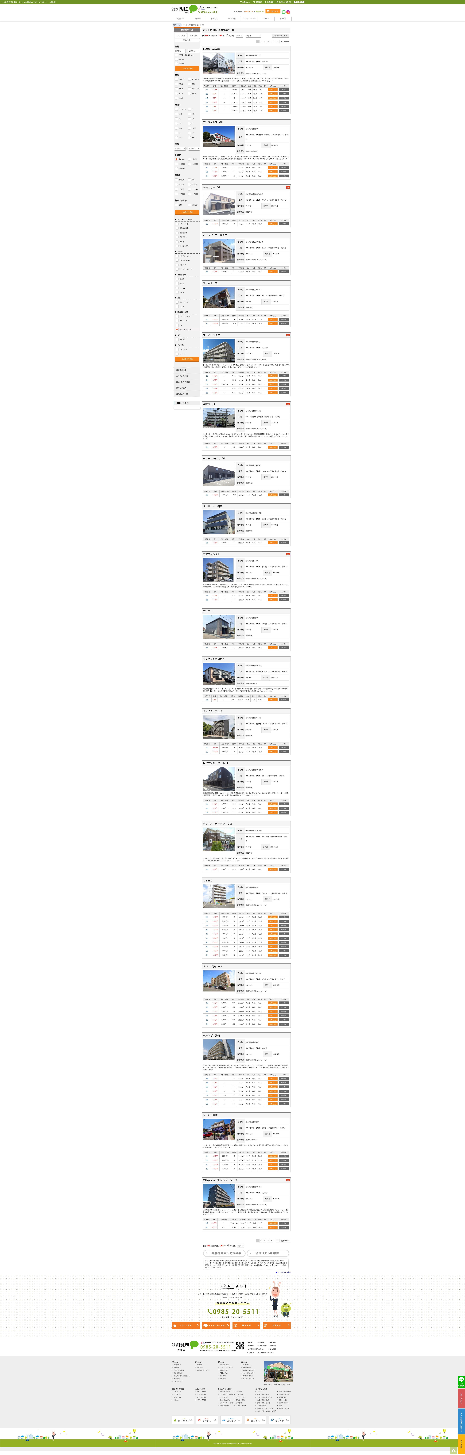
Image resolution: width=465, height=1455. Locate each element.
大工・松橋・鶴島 (263, 1400)
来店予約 (300, 2)
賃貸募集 (200, 1365)
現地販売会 (223, 1370)
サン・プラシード (212, 966)
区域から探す (187, 40)
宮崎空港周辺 (261, 1405)
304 (207, 543)
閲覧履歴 (259, 2)
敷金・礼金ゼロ (225, 1400)
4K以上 (176, 1400)
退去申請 (273, 1349)
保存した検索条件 (285, 2)
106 (207, 1083)
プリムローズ (210, 283)
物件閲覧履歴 (178, 1373)
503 (207, 951)
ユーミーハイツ (211, 335)
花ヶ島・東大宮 (284, 1394)
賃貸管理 (239, 11)
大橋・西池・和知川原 (264, 1397)
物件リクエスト (182, 388)
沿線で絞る (193, 35)
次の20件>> (285, 41)
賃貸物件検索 (181, 370)
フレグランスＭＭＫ (214, 659)
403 (207, 946)
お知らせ (251, 1352)
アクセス (266, 19)
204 (207, 808)
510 (207, 111)
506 (207, 1024)
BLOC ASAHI (211, 48)
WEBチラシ (223, 1373)
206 (207, 1007)
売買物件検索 (224, 1365)
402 (207, 393)
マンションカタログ (226, 1367)
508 (207, 106)
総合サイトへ (260, 11)
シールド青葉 (210, 1115)
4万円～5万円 (201, 1394)
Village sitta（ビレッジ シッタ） (221, 1180)
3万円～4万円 (201, 1392)
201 (207, 324)
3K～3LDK (177, 1397)
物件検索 (198, 19)
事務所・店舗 (240, 1400)
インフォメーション (248, 19)
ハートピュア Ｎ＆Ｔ (215, 235)
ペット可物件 (224, 1397)
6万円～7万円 (201, 1400)
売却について (247, 1365)
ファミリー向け (241, 1397)
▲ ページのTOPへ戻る (283, 1272)
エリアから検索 (182, 376)
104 (207, 1156)
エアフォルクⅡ (211, 554)
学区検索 (223, 1376)
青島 (280, 1405)
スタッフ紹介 (231, 19)
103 (207, 376)
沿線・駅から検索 (183, 382)
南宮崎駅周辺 (283, 1403)
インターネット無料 (226, 1403)
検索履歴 (270, 2)
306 (207, 1091)
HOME (250, 1342)
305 (207, 384)
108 (207, 1078)
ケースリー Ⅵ (211, 187)
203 (207, 930)
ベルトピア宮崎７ (212, 1035)
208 (207, 1087)
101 (207, 89)
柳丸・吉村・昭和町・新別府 (266, 1411)
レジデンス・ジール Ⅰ (215, 763)
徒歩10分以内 (224, 1405)
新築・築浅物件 (225, 1392)
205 (207, 1223)
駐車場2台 (239, 1403)
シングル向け (240, 1394)
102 (207, 700)
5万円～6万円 (201, 1397)
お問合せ (273, 1346)
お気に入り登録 (179, 1370)
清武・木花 (283, 1400)
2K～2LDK (177, 1394)
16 (277, 41)
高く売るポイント (248, 1378)
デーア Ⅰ (208, 611)
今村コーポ (209, 404)
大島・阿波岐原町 (285, 1392)
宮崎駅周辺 (283, 1397)
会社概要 (283, 19)
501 (207, 955)
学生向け (239, 1392)
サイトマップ (178, 1381)
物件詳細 (283, 89)
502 (207, 102)
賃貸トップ (180, 19)
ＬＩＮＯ (208, 880)
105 (207, 271)
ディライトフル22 (212, 122)
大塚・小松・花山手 (263, 1403)
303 (207, 380)
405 (207, 98)
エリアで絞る (180, 35)
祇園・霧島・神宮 (263, 1394)
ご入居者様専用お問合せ (256, 1349)
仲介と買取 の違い (249, 1373)
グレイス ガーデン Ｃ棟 (217, 823)
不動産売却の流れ (248, 1370)
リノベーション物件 (226, 1394)
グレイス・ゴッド (212, 711)
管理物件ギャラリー (203, 1370)
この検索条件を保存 (280, 36)
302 (207, 812)
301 (207, 938)
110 (207, 167)
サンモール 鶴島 (212, 506)
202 (207, 94)
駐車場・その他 (241, 1405)
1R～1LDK (177, 1392)
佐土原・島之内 (284, 1408)
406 (207, 447)
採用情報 (251, 1346)
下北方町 (260, 1392)
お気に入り (214, 19)
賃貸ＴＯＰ (177, 1365)
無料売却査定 (247, 1367)
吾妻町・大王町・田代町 (265, 1408)
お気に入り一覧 (182, 394)
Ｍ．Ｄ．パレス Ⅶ (214, 458)
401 (207, 388)
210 (207, 176)
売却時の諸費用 (248, 1376)
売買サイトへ (248, 11)
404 (207, 1015)
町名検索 (223, 1378)
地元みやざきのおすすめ (266, 1352)
